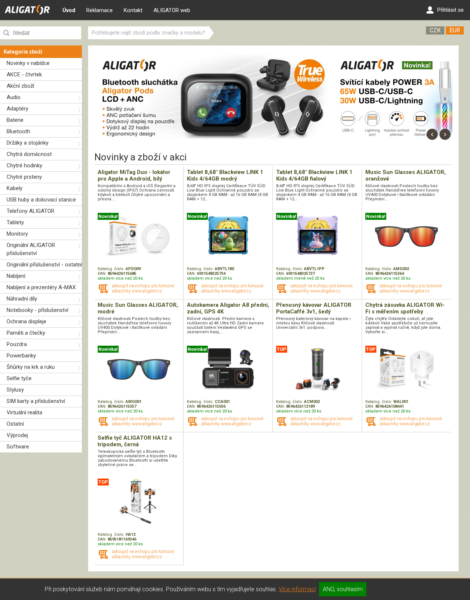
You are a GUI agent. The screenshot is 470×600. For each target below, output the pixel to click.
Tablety (15, 222)
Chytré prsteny (24, 177)
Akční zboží (20, 86)
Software (18, 446)
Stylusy (15, 389)
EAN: (103, 273)
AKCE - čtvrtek (24, 74)
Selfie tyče (19, 378)
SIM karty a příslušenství (36, 401)
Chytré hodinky (24, 165)
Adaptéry (17, 108)
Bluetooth (18, 131)
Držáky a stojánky (27, 142)
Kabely (14, 188)
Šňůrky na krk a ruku (31, 367)
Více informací (297, 589)
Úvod (68, 10)
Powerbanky (21, 355)
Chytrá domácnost (29, 154)
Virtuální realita (24, 412)
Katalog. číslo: (112, 268)
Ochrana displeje (26, 321)
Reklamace (99, 10)
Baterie (15, 120)
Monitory (17, 233)
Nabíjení (16, 276)
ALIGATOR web (171, 10)
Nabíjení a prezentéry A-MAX (41, 287)
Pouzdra (17, 344)
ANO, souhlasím (343, 589)
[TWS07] (213, 141)
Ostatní (15, 424)
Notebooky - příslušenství (37, 310)
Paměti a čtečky (26, 333)
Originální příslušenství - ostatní (44, 264)
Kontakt (133, 10)
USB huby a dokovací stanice (41, 199)
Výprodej (17, 435)
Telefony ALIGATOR (30, 211)
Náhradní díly (22, 298)
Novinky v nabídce (28, 63)
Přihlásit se (450, 10)
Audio (14, 97)
